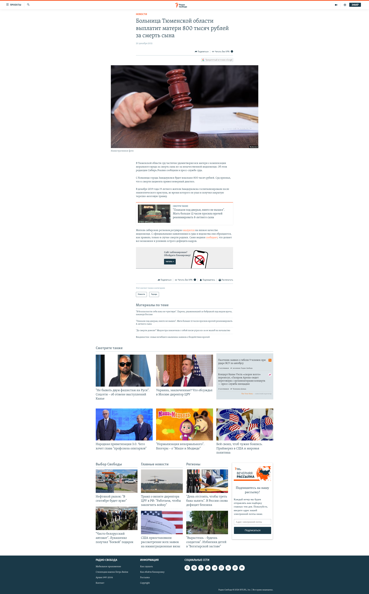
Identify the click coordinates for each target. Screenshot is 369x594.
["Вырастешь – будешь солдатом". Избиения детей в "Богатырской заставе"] (207, 522)
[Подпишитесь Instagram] (221, 568)
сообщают (212, 237)
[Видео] (336, 5)
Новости (141, 14)
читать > (170, 261)
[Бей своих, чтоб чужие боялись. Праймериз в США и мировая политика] (244, 424)
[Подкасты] (235, 568)
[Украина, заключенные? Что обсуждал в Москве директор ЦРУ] (184, 371)
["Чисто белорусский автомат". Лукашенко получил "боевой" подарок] (117, 518)
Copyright (145, 583)
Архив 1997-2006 (104, 577)
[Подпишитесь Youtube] (207, 568)
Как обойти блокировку (152, 572)
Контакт (100, 583)
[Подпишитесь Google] (187, 568)
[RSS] (228, 568)
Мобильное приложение (108, 566)
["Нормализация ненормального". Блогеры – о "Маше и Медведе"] (184, 424)
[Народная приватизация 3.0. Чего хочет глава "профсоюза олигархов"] (124, 424)
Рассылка (145, 577)
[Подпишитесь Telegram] (214, 568)
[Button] (202, 52)
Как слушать (146, 566)
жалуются (189, 230)
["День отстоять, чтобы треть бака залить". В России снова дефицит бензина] (207, 481)
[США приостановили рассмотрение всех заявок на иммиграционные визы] (162, 522)
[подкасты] (345, 5)
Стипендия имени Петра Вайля (112, 572)
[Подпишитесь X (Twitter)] (201, 568)
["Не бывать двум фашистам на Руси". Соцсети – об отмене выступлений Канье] (124, 371)
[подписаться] (242, 568)
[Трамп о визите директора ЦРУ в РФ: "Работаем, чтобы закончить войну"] (162, 481)
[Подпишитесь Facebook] (194, 568)
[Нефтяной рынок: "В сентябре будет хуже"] (117, 481)
